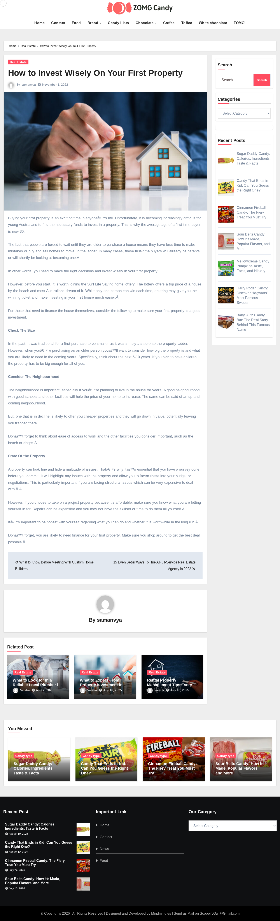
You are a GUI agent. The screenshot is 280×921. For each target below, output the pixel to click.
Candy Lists (118, 23)
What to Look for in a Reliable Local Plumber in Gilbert (37, 685)
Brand (93, 23)
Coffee (169, 23)
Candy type (23, 756)
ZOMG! (240, 23)
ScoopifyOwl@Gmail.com (220, 913)
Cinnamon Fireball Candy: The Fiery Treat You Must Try (172, 768)
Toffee (186, 23)
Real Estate (18, 62)
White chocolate (213, 23)
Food (76, 23)
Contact (58, 23)
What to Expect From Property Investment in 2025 (101, 685)
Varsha (25, 690)
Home (39, 23)
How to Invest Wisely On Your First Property (95, 73)
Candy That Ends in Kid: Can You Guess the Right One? (104, 768)
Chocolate (145, 23)
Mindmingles (161, 913)
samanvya (29, 84)
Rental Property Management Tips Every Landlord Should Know (169, 685)
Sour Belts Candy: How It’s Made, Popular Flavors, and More (240, 768)
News (104, 849)
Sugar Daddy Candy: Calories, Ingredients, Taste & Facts (34, 768)
